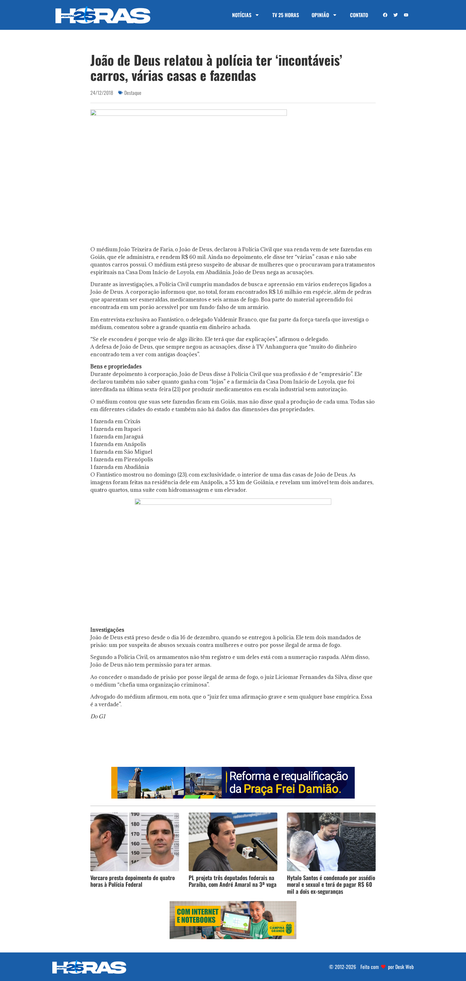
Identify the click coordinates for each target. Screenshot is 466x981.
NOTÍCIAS (241, 15)
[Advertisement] (233, 745)
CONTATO (359, 15)
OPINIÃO (320, 15)
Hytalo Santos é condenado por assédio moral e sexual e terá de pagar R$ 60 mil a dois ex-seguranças (331, 884)
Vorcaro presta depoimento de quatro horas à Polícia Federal (132, 881)
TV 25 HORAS (285, 15)
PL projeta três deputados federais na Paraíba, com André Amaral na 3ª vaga (232, 881)
